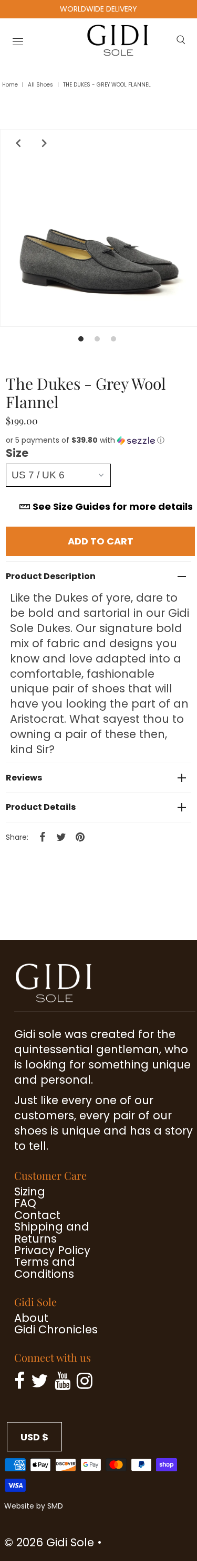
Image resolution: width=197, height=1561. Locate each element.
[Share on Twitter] (61, 836)
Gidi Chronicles (56, 1329)
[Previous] (16, 143)
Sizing (29, 1191)
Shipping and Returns (51, 1232)
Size (17, 453)
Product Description (51, 576)
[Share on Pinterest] (80, 836)
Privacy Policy (52, 1250)
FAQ (25, 1203)
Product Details (41, 807)
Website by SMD (33, 1506)
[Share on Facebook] (42, 836)
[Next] (42, 143)
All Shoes (40, 85)
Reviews (24, 778)
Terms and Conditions (44, 1267)
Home (10, 85)
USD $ (34, 1437)
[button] (100, 440)
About (31, 1317)
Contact (37, 1215)
